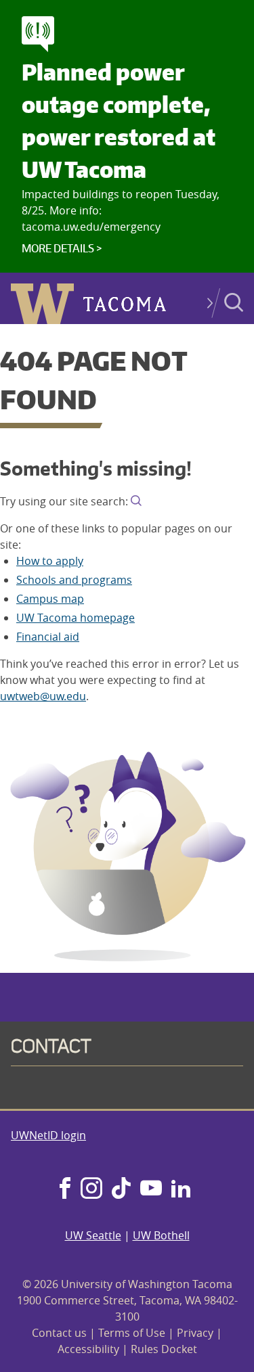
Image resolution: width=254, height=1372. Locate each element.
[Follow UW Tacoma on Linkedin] (181, 1189)
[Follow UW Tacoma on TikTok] (121, 1189)
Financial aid (47, 636)
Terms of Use (131, 1332)
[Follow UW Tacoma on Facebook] (65, 1189)
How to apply (49, 560)
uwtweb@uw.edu (43, 696)
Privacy (195, 1332)
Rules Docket (164, 1349)
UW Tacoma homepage (75, 617)
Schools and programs (74, 579)
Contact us (59, 1332)
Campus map (50, 598)
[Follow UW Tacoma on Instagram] (91, 1189)
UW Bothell (161, 1235)
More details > (62, 248)
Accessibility (88, 1349)
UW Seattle (93, 1235)
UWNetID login (48, 1135)
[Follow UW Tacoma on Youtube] (151, 1189)
